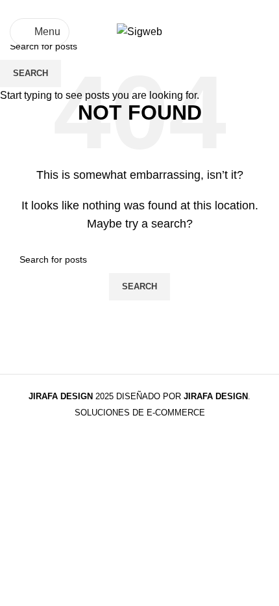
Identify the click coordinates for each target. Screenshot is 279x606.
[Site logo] (139, 30)
